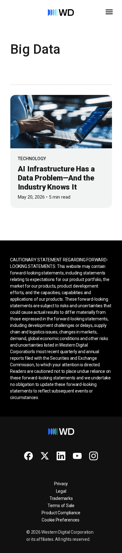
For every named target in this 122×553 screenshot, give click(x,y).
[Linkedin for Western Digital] (61, 456)
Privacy (61, 483)
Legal (61, 491)
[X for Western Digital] (44, 456)
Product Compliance (61, 512)
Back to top (94, 546)
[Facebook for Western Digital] (28, 456)
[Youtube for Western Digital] (77, 456)
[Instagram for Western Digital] (93, 456)
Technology (32, 158)
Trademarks (61, 498)
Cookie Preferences (60, 519)
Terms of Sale (61, 505)
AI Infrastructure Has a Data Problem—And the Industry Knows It (56, 178)
